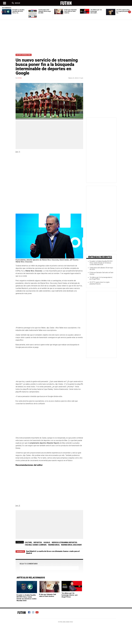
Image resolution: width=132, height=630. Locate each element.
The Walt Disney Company (36, 545)
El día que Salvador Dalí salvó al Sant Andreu (70, 11)
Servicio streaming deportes (64, 542)
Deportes (38, 542)
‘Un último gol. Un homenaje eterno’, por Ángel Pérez (70, 595)
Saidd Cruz (69, 622)
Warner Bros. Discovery (71, 545)
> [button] (129, 12)
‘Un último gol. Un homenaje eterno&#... (96, 11)
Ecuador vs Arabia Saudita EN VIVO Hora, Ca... (18, 11)
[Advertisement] (66, 36)
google (47, 542)
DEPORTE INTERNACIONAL (23, 55)
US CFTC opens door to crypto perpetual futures (100, 283)
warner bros (53, 545)
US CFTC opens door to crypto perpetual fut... (123, 11)
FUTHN (20, 78)
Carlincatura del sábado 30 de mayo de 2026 (44, 11)
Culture (28, 542)
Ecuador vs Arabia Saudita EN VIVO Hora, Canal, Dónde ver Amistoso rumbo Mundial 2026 (27, 598)
